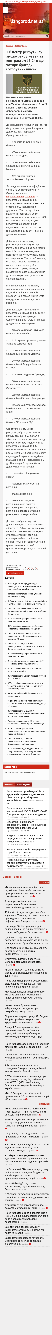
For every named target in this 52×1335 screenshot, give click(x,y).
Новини (18, 46)
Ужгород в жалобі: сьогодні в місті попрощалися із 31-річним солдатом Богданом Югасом (24, 636)
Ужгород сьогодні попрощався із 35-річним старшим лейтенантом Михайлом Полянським (26, 611)
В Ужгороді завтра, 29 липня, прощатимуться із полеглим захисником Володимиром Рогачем (26, 713)
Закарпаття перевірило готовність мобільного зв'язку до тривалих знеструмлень (24, 1241)
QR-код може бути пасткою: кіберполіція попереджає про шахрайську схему (21, 1008)
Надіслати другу (15, 573)
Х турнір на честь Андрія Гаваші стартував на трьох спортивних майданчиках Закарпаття (25, 838)
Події (24, 46)
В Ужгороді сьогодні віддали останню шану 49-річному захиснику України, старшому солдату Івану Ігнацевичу (25, 751)
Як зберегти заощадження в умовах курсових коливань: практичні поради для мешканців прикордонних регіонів (26, 1158)
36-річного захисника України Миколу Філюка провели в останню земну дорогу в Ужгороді (26, 703)
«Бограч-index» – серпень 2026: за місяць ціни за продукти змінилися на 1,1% (26, 972)
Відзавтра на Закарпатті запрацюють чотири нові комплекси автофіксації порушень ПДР (27, 825)
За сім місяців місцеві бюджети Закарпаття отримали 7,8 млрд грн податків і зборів (25, 1230)
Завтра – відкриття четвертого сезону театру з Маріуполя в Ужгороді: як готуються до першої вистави (26, 1122)
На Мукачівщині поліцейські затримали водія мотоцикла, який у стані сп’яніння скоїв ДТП (27, 1147)
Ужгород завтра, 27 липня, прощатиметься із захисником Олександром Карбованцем (21, 741)
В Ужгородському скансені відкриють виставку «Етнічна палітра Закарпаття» (26, 951)
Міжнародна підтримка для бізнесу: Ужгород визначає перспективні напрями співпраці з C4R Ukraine (25, 994)
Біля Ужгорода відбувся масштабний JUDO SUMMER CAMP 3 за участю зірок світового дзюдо (27, 811)
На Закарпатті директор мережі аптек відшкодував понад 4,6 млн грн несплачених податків (26, 983)
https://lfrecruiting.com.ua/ (20, 196)
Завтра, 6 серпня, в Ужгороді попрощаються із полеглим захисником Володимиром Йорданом (25, 646)
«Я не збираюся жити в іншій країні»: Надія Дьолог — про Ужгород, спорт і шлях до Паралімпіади (26, 1111)
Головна (9, 46)
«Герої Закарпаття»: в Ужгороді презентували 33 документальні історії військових (27, 1096)
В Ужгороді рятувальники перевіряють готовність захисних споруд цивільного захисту (27, 1197)
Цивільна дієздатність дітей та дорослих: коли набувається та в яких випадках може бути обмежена (26, 940)
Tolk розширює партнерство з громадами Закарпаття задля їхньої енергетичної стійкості (25, 1068)
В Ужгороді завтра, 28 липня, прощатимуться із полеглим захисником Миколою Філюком (26, 731)
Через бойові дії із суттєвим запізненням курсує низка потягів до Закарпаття (26, 863)
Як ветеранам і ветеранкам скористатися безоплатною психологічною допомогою (20, 904)
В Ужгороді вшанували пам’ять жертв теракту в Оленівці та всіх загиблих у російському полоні (25, 686)
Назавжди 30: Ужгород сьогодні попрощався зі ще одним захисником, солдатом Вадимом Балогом (25, 586)
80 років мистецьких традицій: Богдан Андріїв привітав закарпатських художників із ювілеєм (26, 1019)
